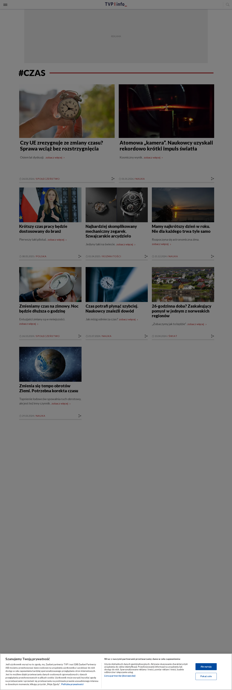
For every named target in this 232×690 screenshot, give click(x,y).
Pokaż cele (206, 676)
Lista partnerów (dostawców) (119, 675)
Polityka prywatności (72, 684)
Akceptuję (206, 666)
